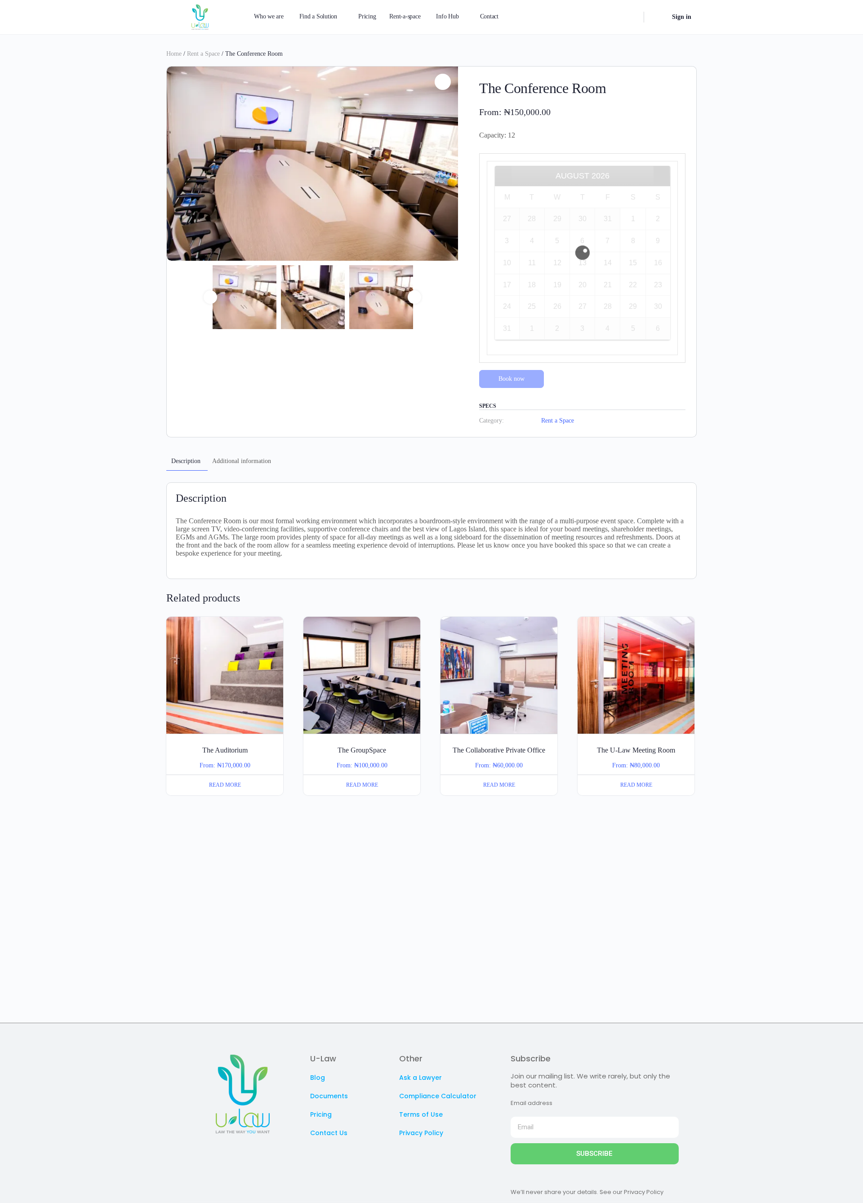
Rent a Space (203, 53)
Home (174, 53)
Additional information (241, 461)
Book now (511, 378)
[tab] (186, 461)
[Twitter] (216, 1151)
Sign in (681, 16)
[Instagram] (234, 1151)
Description (185, 461)
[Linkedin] (252, 1151)
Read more (225, 785)
